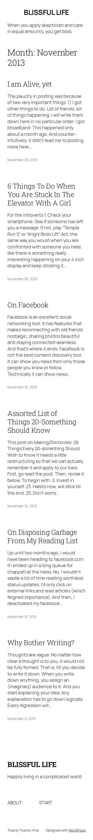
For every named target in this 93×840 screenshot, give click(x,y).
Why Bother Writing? (40, 642)
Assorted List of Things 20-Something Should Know (41, 422)
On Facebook (28, 305)
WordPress (77, 830)
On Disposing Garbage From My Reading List (42, 536)
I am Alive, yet (29, 84)
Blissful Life (46, 12)
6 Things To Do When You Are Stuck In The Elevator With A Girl (41, 194)
